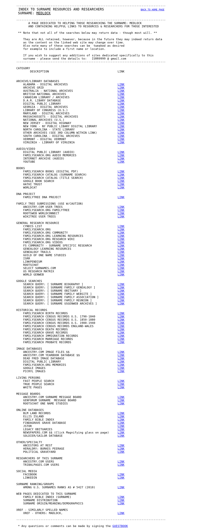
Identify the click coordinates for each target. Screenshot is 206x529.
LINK (121, 84)
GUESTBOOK (120, 526)
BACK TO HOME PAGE (152, 9)
